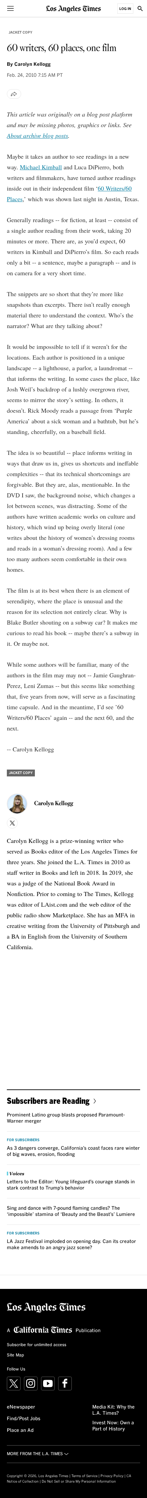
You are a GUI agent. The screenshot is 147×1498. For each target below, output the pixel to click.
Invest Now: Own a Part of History (113, 1426)
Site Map (15, 1355)
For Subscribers (23, 1140)
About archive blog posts (37, 135)
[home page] (73, 8)
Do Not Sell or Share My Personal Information (79, 1481)
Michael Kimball (41, 167)
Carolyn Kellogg (32, 64)
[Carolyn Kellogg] (17, 804)
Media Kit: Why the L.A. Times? (113, 1410)
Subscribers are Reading (48, 1101)
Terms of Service (84, 1476)
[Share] (14, 94)
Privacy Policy (112, 1476)
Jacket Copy (20, 32)
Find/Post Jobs (23, 1418)
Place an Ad (20, 1430)
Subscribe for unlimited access (36, 1345)
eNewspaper (21, 1407)
